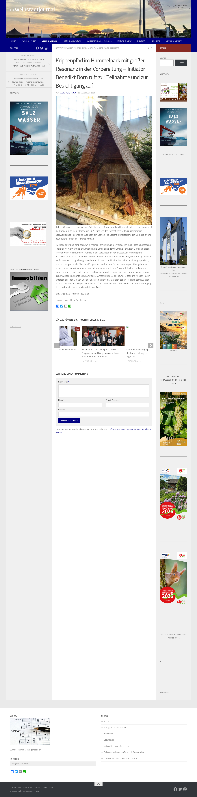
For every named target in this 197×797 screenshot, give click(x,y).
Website (61, 409)
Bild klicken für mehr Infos (173, 154)
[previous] (57, 345)
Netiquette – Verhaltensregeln (116, 746)
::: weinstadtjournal (32, 9)
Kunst (100, 48)
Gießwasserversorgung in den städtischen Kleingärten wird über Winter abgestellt (146, 353)
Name (61, 400)
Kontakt (107, 721)
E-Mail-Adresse (113, 400)
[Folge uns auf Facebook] (37, 48)
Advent (59, 48)
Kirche (91, 48)
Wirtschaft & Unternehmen (99, 41)
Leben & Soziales (49, 41)
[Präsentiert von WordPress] (20, 791)
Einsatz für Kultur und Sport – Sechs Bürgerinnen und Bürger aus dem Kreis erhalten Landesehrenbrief (100, 353)
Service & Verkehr (174, 41)
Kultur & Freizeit (29, 41)
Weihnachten (112, 48)
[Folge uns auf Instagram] (46, 48)
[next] (150, 345)
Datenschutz (109, 740)
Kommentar (63, 382)
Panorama (155, 41)
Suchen (163, 58)
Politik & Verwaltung (72, 41)
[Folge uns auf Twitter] (41, 48)
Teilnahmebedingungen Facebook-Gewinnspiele (124, 752)
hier (39, 750)
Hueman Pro (38, 791)
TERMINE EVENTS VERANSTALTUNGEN (120, 758)
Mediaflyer (174, 638)
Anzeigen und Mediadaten (115, 727)
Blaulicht (141, 41)
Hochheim (80, 48)
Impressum (109, 733)
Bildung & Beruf (124, 41)
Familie (69, 48)
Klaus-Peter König (68, 93)
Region (13, 41)
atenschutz (16, 326)
